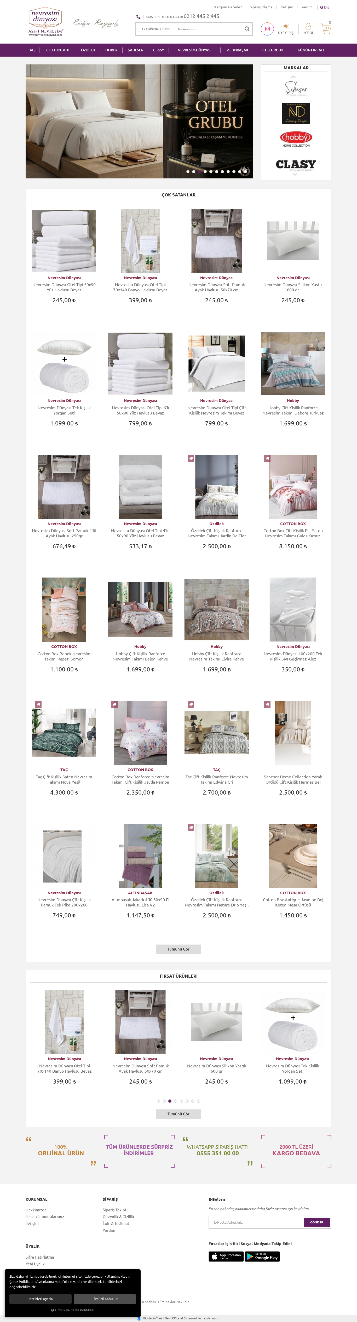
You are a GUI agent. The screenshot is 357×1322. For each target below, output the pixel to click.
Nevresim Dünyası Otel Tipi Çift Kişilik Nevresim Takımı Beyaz (216, 410)
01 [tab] (187, 171)
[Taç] (296, 163)
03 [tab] (199, 171)
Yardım (307, 7)
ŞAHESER (135, 50)
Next (295, 177)
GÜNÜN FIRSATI (311, 50)
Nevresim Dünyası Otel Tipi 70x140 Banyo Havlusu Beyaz (140, 287)
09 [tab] (233, 171)
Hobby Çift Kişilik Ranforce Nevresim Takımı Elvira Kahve (216, 656)
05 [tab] (210, 171)
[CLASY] (296, 138)
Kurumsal (36, 1199)
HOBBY (111, 50)
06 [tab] (216, 171)
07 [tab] (222, 171)
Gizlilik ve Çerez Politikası (74, 1310)
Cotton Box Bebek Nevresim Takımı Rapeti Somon (64, 656)
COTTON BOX (57, 50)
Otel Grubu (272, 50)
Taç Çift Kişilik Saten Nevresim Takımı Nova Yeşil (64, 779)
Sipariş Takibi (114, 1210)
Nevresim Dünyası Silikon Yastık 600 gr (293, 287)
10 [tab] (239, 171)
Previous (294, 77)
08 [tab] (228, 171)
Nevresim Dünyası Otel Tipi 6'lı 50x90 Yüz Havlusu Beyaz (140, 410)
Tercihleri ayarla (40, 1299)
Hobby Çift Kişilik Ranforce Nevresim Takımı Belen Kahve (140, 656)
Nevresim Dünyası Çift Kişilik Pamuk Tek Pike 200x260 (64, 902)
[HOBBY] (296, 113)
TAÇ (32, 50)
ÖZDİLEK (88, 50)
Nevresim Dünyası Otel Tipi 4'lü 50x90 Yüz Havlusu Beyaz (140, 533)
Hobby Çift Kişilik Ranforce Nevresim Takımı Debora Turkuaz (293, 410)
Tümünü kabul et (105, 1299)
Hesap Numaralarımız (45, 1217)
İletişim (287, 7)
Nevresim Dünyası (64, 277)
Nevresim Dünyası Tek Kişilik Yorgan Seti (64, 410)
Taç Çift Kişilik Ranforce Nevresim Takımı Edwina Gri (217, 779)
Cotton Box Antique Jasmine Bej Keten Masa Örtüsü (293, 902)
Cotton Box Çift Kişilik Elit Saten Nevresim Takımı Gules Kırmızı (293, 533)
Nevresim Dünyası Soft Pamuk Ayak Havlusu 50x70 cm (216, 287)
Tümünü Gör (178, 949)
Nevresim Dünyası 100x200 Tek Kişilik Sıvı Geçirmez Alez (293, 656)
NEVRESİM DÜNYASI (194, 50)
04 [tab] (205, 171)
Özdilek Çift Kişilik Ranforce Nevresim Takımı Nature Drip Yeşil (217, 902)
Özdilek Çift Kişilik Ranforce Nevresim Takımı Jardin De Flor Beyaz (217, 533)
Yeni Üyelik (35, 1264)
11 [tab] (245, 171)
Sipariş (110, 1199)
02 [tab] (193, 171)
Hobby (293, 400)
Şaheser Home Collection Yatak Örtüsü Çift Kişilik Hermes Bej (293, 779)
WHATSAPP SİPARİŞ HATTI (218, 1150)
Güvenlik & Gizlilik (118, 1217)
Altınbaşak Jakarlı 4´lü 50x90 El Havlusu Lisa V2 (140, 902)
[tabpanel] (139, 121)
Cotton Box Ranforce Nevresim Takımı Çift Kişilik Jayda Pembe (140, 779)
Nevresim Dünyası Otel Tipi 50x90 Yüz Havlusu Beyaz (64, 287)
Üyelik (32, 1246)
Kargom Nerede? (228, 7)
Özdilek (216, 523)
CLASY (158, 50)
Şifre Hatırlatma (40, 1257)
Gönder (316, 1222)
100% (61, 1150)
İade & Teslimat (116, 1223)
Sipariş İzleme (261, 7)
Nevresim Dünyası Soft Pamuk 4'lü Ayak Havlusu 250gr (64, 533)
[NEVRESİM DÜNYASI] (296, 88)
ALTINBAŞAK (238, 50)
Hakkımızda (36, 1210)
